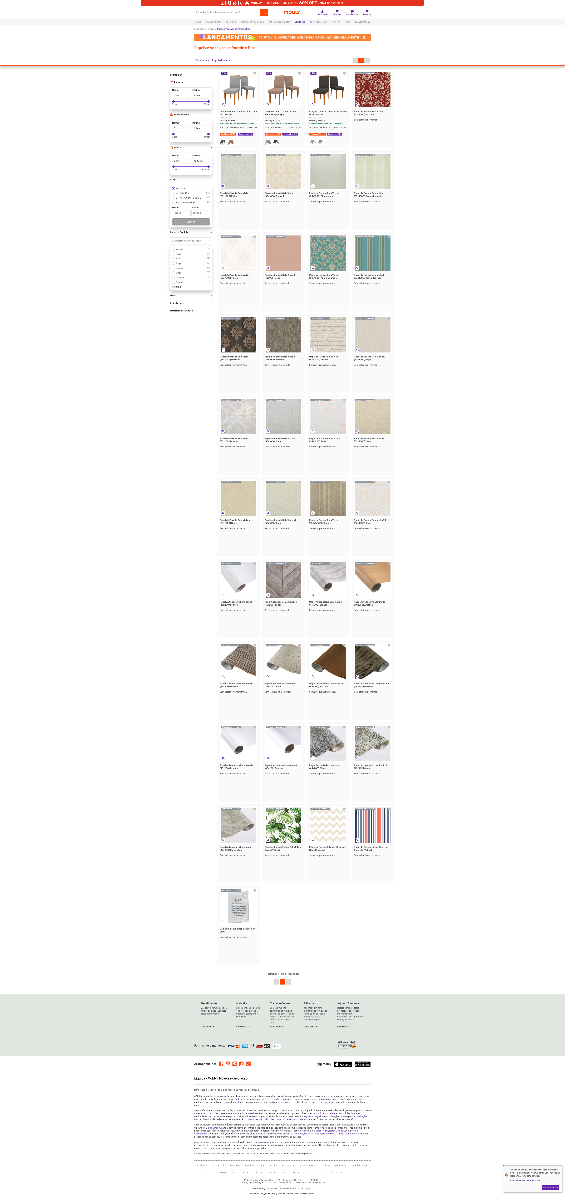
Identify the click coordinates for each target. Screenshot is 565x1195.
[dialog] (532, 1178)
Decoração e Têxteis (204, 29)
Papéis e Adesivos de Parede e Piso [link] (233, 29)
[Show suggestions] (208, 241)
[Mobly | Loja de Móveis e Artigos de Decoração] (292, 12)
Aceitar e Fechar (550, 1187)
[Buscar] (264, 12)
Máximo (196, 90)
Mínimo (175, 90)
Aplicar (191, 222)
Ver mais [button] (176, 286)
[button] (214, 60)
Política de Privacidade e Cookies (525, 1180)
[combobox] (188, 240)
